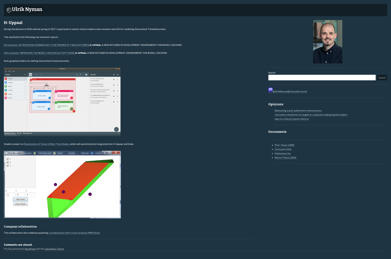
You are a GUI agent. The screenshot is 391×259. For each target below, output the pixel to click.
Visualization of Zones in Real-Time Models (46, 143)
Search (271, 72)
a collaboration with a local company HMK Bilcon (74, 232)
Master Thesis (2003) (285, 157)
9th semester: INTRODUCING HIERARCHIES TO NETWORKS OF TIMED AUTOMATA (47, 44)
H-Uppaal (13, 22)
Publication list (283, 153)
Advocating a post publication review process (298, 110)
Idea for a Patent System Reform (292, 118)
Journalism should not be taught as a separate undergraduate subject (311, 114)
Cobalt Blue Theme (54, 248)
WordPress (30, 248)
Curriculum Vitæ (283, 149)
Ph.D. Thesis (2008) (284, 145)
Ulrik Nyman (27, 9)
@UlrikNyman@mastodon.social (290, 91)
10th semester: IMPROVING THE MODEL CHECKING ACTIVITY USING (39, 52)
